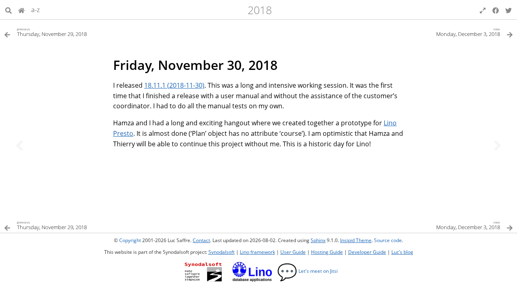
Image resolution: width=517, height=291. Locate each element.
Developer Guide (367, 252)
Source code (388, 240)
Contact (201, 240)
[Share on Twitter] (508, 9)
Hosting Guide (327, 252)
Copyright (130, 240)
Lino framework (257, 252)
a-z (35, 9)
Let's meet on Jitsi (307, 271)
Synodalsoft (221, 252)
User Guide (293, 252)
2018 (260, 9)
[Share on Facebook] (495, 9)
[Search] (8, 9)
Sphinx (318, 240)
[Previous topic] (19, 145)
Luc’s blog (402, 252)
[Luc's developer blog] (21, 9)
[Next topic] (498, 145)
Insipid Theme (356, 240)
